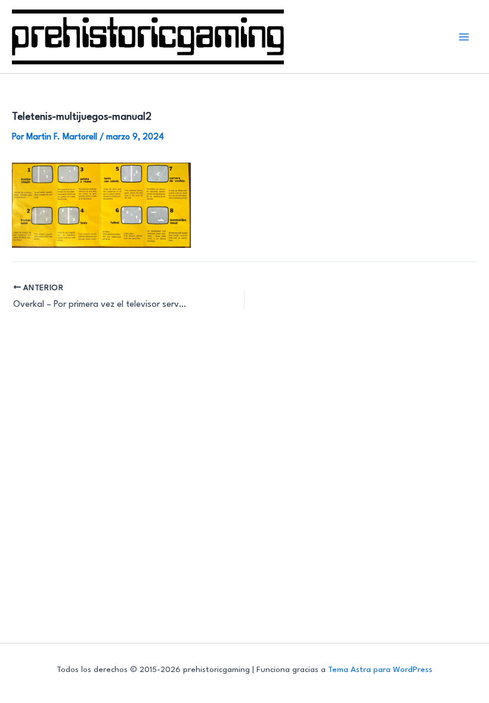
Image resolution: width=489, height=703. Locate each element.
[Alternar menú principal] (464, 36)
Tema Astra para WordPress (380, 670)
